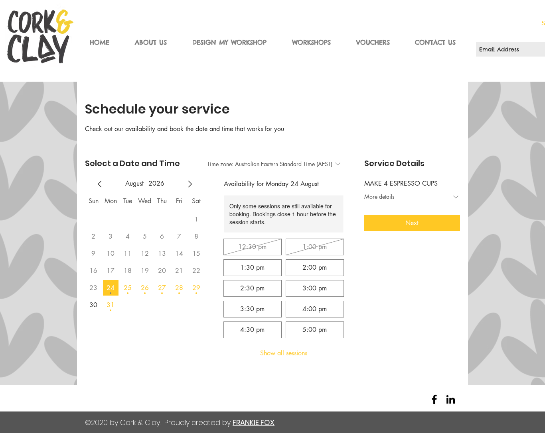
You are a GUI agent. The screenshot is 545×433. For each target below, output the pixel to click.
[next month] (190, 184)
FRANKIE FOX (253, 422)
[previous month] (100, 184)
